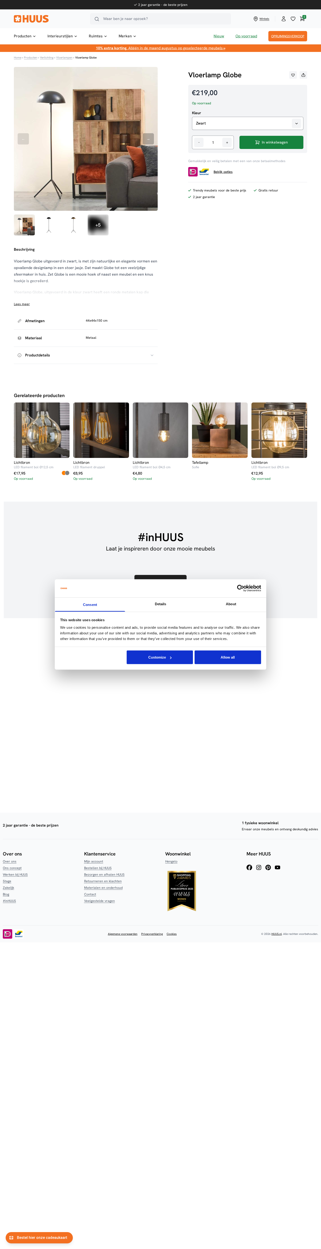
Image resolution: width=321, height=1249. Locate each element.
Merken (125, 36)
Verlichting (46, 57)
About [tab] (231, 604)
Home (17, 57)
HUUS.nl (276, 934)
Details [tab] (160, 604)
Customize (157, 657)
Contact (90, 894)
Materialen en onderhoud (103, 888)
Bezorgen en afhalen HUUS (104, 874)
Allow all (228, 657)
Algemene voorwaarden (122, 934)
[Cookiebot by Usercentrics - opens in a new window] (240, 588)
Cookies (172, 934)
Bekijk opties (223, 172)
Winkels (264, 19)
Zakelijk (8, 888)
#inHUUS (9, 901)
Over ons (9, 861)
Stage (7, 881)
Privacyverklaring (152, 934)
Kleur (196, 113)
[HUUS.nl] (49, 19)
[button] (293, 75)
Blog (6, 894)
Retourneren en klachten (103, 881)
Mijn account (93, 861)
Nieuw (219, 36)
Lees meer (22, 304)
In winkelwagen (275, 142)
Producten (22, 36)
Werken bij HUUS (15, 874)
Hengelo (171, 861)
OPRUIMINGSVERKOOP (287, 36)
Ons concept (12, 868)
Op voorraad (246, 36)
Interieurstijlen (60, 36)
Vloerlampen (64, 57)
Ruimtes (96, 36)
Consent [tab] (90, 604)
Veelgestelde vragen (99, 901)
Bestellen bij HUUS (98, 868)
